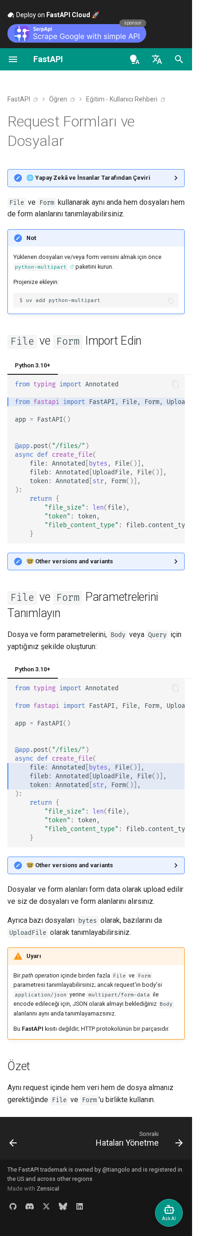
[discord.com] (29, 1206)
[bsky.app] (63, 1206)
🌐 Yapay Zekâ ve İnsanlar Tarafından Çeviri (88, 177)
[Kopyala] (171, 300)
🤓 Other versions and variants (69, 561)
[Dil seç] (157, 59)
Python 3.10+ (32, 365)
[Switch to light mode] (134, 59)
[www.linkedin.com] (79, 1206)
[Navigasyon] (13, 59)
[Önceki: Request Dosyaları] (13, 1141)
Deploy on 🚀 (57, 15)
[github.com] (13, 1206)
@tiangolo (116, 1169)
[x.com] (46, 1206)
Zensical (48, 1188)
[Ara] (179, 59)
